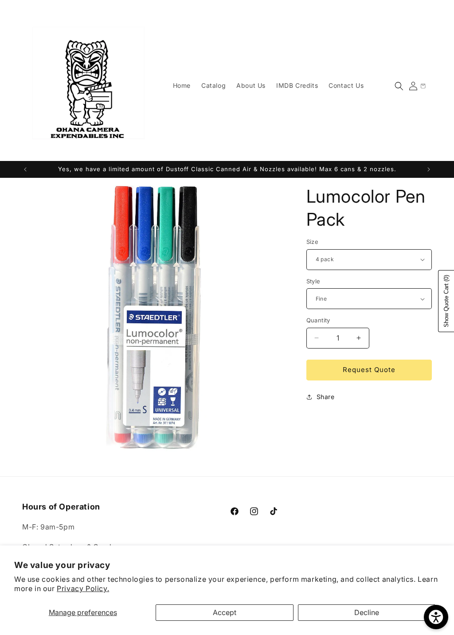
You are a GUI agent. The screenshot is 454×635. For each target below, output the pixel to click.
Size (312, 241)
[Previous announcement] (25, 169)
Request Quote (369, 369)
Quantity (318, 320)
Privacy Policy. (83, 588)
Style (313, 281)
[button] (399, 86)
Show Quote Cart (446, 301)
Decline (366, 612)
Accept (224, 612)
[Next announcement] (428, 169)
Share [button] (326, 396)
